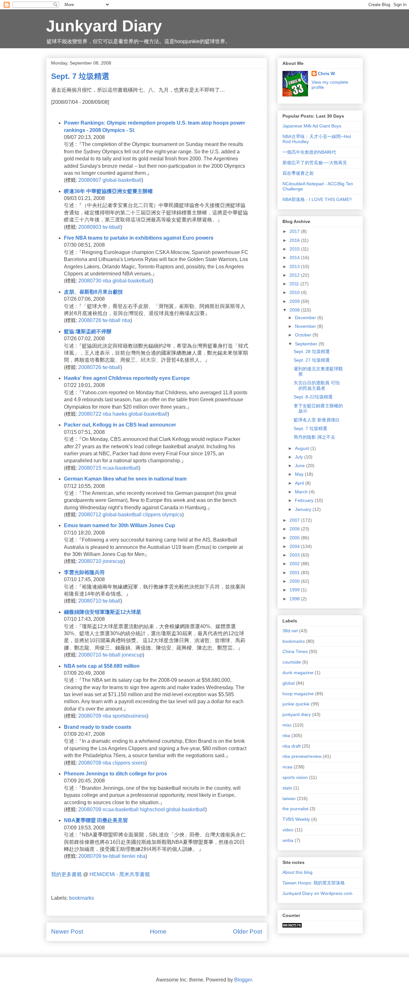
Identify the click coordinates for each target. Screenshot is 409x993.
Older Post (247, 931)
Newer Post (67, 931)
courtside (291, 662)
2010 (295, 292)
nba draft (291, 746)
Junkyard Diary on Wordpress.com (317, 893)
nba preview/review (301, 756)
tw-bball (111, 227)
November (306, 326)
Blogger (243, 979)
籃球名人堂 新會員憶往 (317, 419)
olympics (172, 514)
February (305, 500)
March (302, 491)
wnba (287, 840)
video (287, 829)
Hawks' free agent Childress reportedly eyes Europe (127, 378)
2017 (295, 231)
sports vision (295, 777)
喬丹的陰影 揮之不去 (314, 437)
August (302, 448)
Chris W (326, 73)
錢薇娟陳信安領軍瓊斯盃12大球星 (102, 612)
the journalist (295, 808)
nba (107, 280)
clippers (152, 514)
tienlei (128, 856)
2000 (295, 581)
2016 (295, 240)
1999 (295, 589)
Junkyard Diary (104, 26)
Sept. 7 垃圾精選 (310, 428)
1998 (295, 598)
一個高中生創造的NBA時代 (309, 152)
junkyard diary (296, 714)
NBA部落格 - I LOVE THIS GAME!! (317, 199)
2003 (295, 555)
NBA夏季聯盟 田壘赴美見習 (96, 820)
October (304, 334)
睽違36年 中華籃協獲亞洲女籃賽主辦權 (108, 191)
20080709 (89, 716)
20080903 (89, 227)
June (300, 465)
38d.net (290, 630)
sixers (138, 763)
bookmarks (81, 898)
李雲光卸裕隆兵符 (84, 572)
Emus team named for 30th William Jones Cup (119, 525)
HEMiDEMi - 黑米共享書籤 (119, 874)
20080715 (89, 468)
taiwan (289, 798)
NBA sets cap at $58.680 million (102, 666)
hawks (119, 414)
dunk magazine (297, 672)
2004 (295, 546)
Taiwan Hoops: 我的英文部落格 (313, 882)
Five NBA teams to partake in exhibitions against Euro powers (138, 238)
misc (287, 724)
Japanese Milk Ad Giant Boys (311, 125)
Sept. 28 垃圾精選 (312, 351)
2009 (295, 301)
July (299, 456)
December (306, 317)
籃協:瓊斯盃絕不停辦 (88, 331)
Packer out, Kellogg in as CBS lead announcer (120, 424)
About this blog (297, 872)
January (304, 509)
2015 (295, 248)
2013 (295, 266)
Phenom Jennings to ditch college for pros (115, 773)
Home (158, 931)
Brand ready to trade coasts (97, 727)
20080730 (89, 280)
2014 (295, 257)
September (307, 343)
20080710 (89, 561)
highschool (152, 809)
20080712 (89, 514)
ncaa (287, 766)
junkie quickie (296, 703)
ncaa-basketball (121, 468)
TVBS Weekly (296, 819)
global (288, 683)
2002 (295, 563)
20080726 (89, 320)
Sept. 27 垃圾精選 (312, 360)
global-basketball (122, 180)
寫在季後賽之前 (298, 173)
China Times (295, 651)
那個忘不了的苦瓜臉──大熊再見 (314, 162)
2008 (295, 309)
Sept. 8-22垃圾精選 (313, 396)
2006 (295, 528)
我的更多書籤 (66, 874)
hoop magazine (298, 693)
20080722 (89, 414)
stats (287, 787)
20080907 (89, 180)
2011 (294, 283)
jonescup (113, 561)
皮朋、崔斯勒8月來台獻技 (93, 292)
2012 (295, 275)
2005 (295, 537)
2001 (295, 572)
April (300, 483)
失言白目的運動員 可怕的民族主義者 (317, 385)
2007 (295, 520)
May (300, 474)
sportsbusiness (129, 716)
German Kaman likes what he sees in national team (125, 478)
